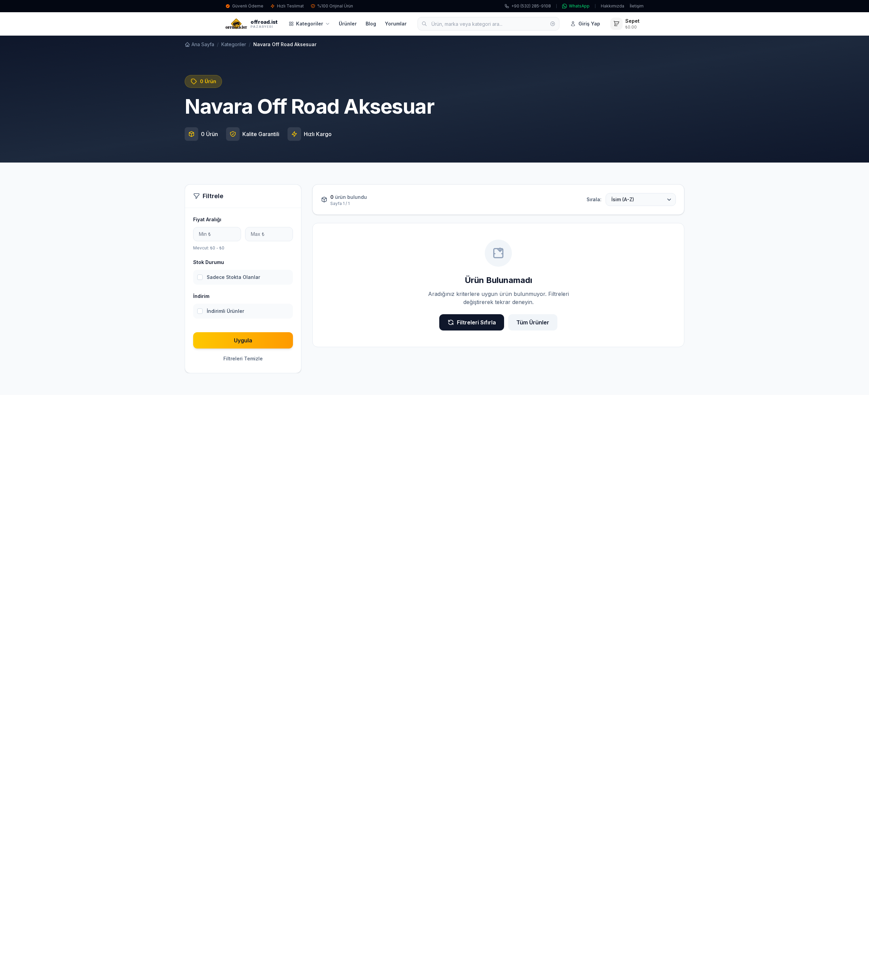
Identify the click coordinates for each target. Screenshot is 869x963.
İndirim (201, 296)
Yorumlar (396, 23)
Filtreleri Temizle (243, 358)
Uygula (243, 340)
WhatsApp (579, 5)
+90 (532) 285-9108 (531, 5)
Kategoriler (309, 23)
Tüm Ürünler (532, 322)
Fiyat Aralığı (207, 219)
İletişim (637, 5)
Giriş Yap (589, 23)
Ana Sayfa (202, 44)
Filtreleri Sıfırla (476, 322)
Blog (371, 23)
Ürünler (348, 23)
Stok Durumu (208, 262)
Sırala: (594, 199)
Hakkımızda (612, 5)
